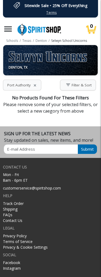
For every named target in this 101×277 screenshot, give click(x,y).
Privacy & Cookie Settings (25, 247)
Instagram (12, 268)
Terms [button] (51, 12)
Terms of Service (18, 241)
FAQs (7, 214)
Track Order (13, 203)
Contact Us (12, 220)
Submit (87, 149)
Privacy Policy (15, 235)
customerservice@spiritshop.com (32, 188)
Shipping (10, 209)
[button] (8, 29)
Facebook (11, 262)
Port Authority (22, 85)
